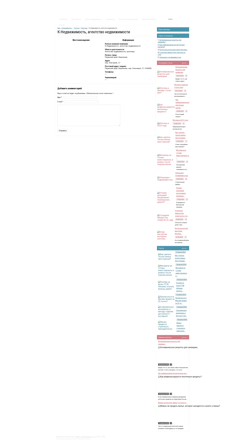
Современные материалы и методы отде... (181, 313)
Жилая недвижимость (93, 19)
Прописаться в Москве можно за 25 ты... (181, 300)
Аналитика (63, 19)
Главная (61, 2)
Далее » (185, 63)
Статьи (70, 2)
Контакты (99, 2)
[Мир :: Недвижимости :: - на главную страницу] (70, 9)
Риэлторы (84, 28)
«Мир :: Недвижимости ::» (85, 436)
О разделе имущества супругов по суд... (181, 213)
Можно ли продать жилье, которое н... (172, 403)
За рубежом (110, 19)
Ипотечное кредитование (128, 19)
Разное (62, 25)
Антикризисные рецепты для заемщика (181, 69)
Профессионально (149, 19)
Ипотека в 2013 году (180, 120)
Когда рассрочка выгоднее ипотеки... (173, 50)
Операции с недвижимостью (170, 57)
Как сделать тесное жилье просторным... (180, 135)
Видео (89, 2)
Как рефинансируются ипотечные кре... (173, 373)
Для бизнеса (76, 19)
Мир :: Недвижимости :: (65, 28)
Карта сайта (111, 2)
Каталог (80, 2)
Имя (59, 97)
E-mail (60, 102)
